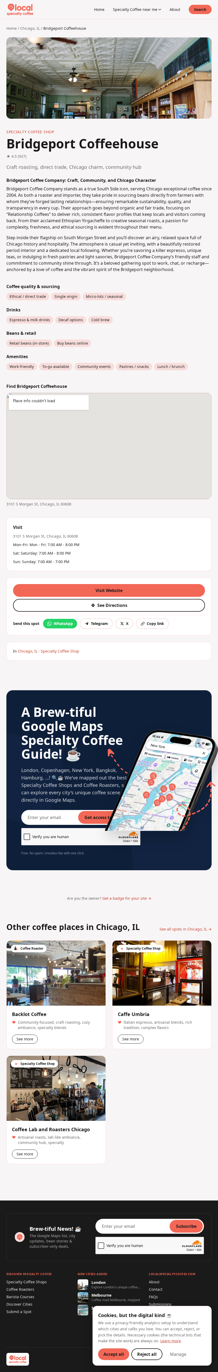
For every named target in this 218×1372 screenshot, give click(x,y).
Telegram (99, 623)
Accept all (113, 1354)
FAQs (153, 1296)
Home (99, 9)
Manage (178, 1354)
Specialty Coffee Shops (26, 1281)
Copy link (155, 623)
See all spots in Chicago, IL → (186, 929)
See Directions (112, 605)
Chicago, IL (30, 28)
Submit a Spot (18, 1311)
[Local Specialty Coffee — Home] (20, 9)
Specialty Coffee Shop (60, 651)
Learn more (170, 1340)
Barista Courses (20, 1296)
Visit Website (109, 590)
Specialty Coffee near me (135, 9)
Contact (155, 1289)
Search (200, 9)
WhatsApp (63, 623)
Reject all (147, 1354)
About (175, 9)
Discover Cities (19, 1304)
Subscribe (186, 1226)
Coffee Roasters (20, 1289)
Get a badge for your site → (126, 898)
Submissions (160, 1304)
